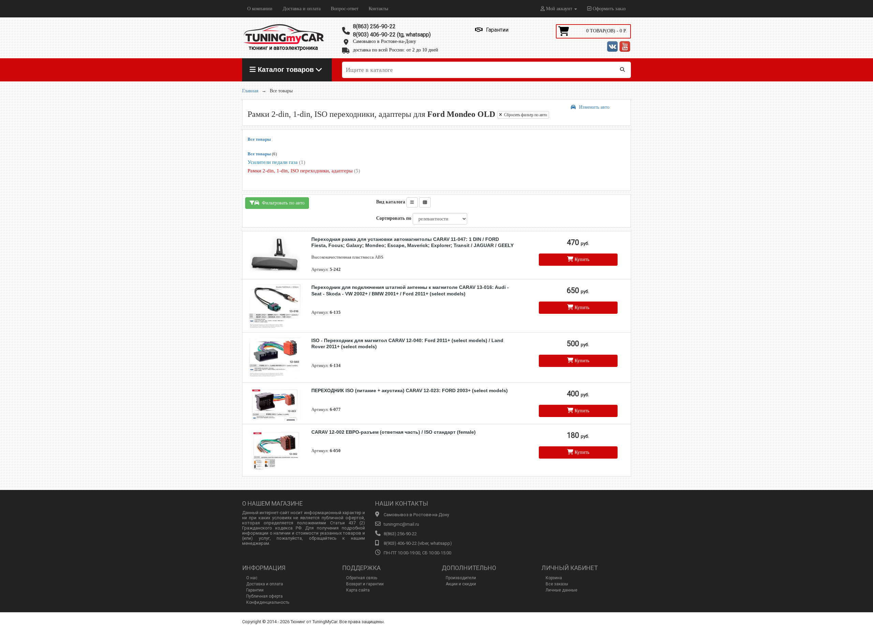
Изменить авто (594, 107)
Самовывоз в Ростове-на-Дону (384, 41)
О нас (251, 577)
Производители (461, 577)
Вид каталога (390, 201)
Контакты (378, 8)
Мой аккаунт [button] (559, 8)
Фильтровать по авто (282, 202)
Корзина (554, 577)
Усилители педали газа (276, 162)
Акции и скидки (461, 584)
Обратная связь (361, 577)
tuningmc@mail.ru (401, 524)
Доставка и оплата (302, 8)
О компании (259, 8)
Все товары (259, 139)
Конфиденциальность (267, 602)
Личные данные (561, 590)
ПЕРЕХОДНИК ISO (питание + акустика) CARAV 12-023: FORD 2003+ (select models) (409, 390)
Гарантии (255, 590)
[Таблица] (425, 202)
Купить (581, 259)
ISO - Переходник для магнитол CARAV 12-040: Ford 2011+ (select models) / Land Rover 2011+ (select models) (407, 343)
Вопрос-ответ (344, 8)
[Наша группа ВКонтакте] (612, 46)
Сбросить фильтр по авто (524, 114)
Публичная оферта (264, 596)
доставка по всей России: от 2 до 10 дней (395, 49)
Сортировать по (393, 218)
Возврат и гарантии (365, 584)
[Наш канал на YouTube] (624, 46)
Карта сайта (358, 590)
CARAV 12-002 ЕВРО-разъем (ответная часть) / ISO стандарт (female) (393, 432)
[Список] (412, 202)
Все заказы (557, 584)
